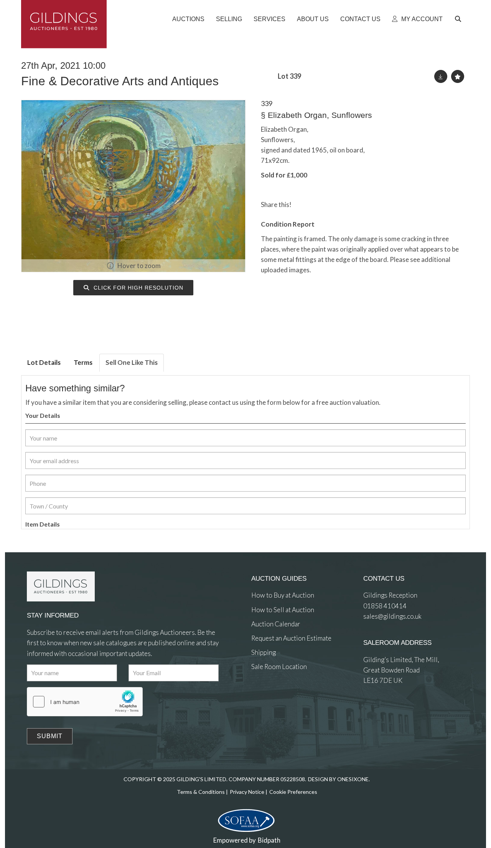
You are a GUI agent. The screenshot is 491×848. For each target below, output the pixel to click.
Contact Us (360, 19)
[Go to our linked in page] (274, 695)
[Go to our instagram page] (335, 204)
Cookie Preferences (293, 791)
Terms (83, 362)
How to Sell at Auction (282, 610)
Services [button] (269, 19)
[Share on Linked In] (319, 204)
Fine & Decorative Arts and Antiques (120, 81)
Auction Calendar (275, 624)
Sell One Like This (131, 362)
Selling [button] (229, 19)
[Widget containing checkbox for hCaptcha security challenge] (85, 701)
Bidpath (269, 840)
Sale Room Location (279, 666)
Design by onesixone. (339, 779)
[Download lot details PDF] (440, 76)
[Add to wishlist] (457, 76)
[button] (459, 19)
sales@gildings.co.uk (392, 616)
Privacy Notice (247, 791)
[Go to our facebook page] (258, 695)
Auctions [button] (188, 19)
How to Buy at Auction (282, 595)
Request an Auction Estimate (291, 638)
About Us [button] (313, 19)
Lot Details (44, 362)
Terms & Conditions (201, 791)
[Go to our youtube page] (289, 695)
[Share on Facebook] (304, 204)
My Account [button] (421, 19)
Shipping (263, 652)
